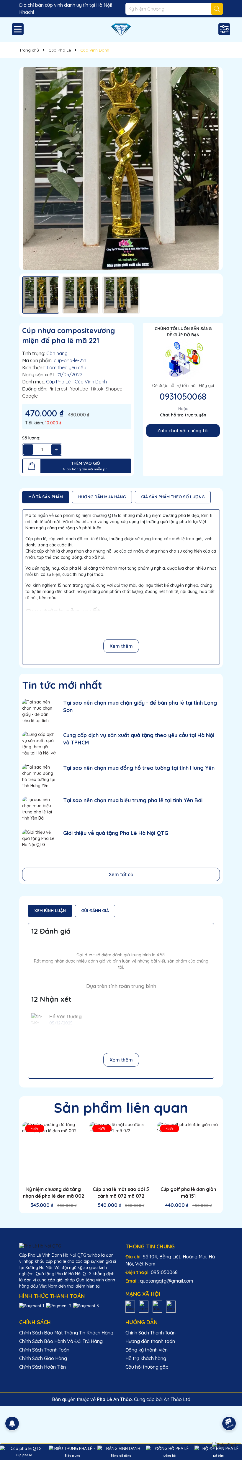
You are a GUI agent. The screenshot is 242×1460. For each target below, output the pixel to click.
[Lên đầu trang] (229, 1407)
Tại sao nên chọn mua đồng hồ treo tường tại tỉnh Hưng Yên (139, 767)
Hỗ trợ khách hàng (145, 1358)
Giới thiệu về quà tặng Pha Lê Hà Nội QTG (115, 833)
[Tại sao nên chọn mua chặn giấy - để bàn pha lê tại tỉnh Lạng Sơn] (39, 711)
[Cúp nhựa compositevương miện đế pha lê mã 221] (121, 168)
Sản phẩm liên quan (121, 1107)
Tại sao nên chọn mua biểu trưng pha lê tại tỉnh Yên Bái (132, 800)
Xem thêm (121, 646)
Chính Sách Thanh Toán (44, 1350)
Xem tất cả (121, 874)
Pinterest (58, 389)
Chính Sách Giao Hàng (43, 1358)
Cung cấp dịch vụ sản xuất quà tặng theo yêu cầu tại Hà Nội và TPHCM (138, 739)
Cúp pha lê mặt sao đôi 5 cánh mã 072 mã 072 (121, 1192)
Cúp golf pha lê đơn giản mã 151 (188, 1192)
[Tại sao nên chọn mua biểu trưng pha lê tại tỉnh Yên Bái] (39, 808)
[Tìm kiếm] (217, 9)
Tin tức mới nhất (62, 684)
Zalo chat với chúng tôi (183, 431)
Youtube (79, 389)
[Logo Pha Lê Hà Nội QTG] (121, 29)
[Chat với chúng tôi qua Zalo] (224, 1445)
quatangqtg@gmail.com (166, 1281)
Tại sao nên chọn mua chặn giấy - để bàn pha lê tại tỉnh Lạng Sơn (140, 706)
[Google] (171, 1306)
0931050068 (183, 396)
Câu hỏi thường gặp (147, 1367)
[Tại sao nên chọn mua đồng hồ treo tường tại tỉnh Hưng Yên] (39, 776)
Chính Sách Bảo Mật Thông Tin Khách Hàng (66, 1333)
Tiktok (96, 389)
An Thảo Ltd (177, 1399)
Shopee (114, 389)
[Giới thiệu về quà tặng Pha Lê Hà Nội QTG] (39, 841)
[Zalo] (130, 1306)
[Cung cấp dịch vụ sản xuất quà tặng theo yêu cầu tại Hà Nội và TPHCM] (39, 743)
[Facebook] (143, 1306)
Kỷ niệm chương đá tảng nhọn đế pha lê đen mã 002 (53, 1192)
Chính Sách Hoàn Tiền (42, 1367)
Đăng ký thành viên (146, 1350)
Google (30, 396)
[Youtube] (157, 1306)
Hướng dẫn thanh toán (150, 1341)
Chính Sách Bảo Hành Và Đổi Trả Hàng (61, 1341)
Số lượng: (31, 438)
